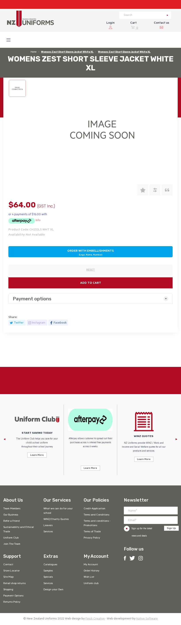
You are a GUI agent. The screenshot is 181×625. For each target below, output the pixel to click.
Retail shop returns (14, 583)
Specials (48, 577)
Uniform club (91, 583)
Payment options (32, 298)
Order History (91, 571)
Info (38, 220)
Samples (48, 571)
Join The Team (11, 544)
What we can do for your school (58, 511)
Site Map (8, 577)
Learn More (37, 455)
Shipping (8, 589)
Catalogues (50, 564)
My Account (91, 564)
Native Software (147, 619)
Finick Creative (95, 619)
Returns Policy (11, 602)
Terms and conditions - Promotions (97, 523)
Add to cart (90, 283)
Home (33, 52)
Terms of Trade (92, 531)
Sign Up (171, 528)
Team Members (11, 508)
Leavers (48, 525)
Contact (8, 564)
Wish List (89, 577)
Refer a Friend (11, 521)
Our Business (10, 515)
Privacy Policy (92, 538)
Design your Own (53, 589)
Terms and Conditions (96, 515)
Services (48, 531)
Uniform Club (11, 538)
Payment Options (13, 596)
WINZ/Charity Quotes (56, 519)
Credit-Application (94, 508)
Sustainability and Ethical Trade (18, 529)
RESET (90, 270)
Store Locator (11, 571)
